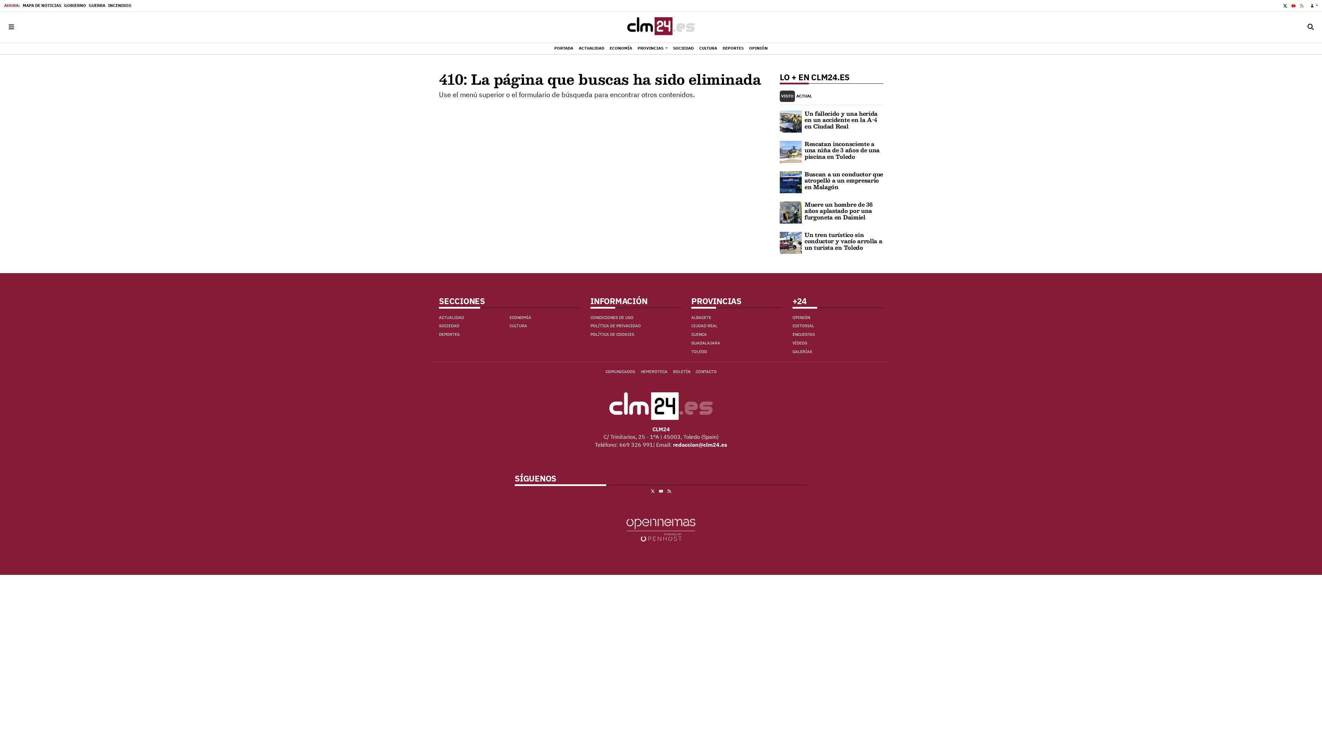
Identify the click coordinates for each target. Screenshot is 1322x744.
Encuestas (804, 334)
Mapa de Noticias (42, 5)
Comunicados (620, 371)
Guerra (97, 5)
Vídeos (800, 342)
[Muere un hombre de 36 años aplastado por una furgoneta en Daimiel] (791, 211)
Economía (520, 317)
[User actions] (1314, 5)
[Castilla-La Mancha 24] (661, 27)
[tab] (787, 96)
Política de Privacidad (615, 325)
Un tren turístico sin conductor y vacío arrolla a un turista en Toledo (843, 241)
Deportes (449, 334)
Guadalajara (705, 342)
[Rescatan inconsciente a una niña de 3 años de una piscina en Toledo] (791, 151)
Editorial (803, 325)
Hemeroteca (654, 371)
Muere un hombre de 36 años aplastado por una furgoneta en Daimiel (838, 211)
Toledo (699, 351)
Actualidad (451, 317)
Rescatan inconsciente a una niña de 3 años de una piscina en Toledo (842, 150)
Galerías (802, 351)
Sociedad (449, 325)
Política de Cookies (612, 334)
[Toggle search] (1310, 27)
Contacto (706, 371)
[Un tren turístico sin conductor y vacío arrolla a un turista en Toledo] (791, 242)
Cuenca (699, 334)
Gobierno (75, 5)
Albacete (701, 317)
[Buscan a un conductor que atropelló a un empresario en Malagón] (791, 181)
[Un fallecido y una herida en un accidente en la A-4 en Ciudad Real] (791, 120)
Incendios (119, 5)
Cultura (518, 325)
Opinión (801, 317)
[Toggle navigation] (11, 27)
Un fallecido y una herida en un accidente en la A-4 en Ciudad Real (841, 120)
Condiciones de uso (611, 317)
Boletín (681, 371)
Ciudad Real (704, 325)
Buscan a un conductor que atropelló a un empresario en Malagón (844, 180)
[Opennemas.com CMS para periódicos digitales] (661, 529)
